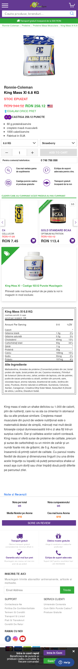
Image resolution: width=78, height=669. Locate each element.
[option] (19, 222)
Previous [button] (2, 222)
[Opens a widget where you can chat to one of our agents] (64, 662)
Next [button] (75, 222)
